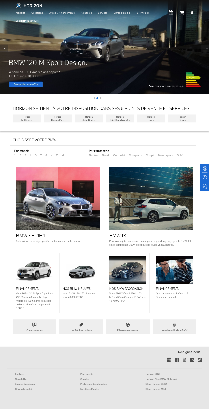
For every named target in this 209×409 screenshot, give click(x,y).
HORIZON (33, 5)
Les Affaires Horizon (81, 330)
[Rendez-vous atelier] (171, 13)
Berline (93, 155)
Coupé (150, 155)
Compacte (135, 155)
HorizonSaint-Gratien (88, 118)
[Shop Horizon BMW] (182, 13)
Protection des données (93, 383)
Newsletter (21, 379)
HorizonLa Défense (26, 118)
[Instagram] (199, 360)
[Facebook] (176, 360)
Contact (19, 373)
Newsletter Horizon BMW (174, 330)
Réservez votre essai (127, 330)
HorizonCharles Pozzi (57, 118)
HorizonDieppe (182, 118)
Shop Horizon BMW (156, 383)
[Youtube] (184, 360)
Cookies (84, 379)
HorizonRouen (151, 118)
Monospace (165, 155)
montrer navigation (15, 2)
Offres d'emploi (23, 388)
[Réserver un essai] (204, 169)
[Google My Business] (169, 360)
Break (106, 155)
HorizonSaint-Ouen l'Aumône (120, 118)
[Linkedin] (192, 360)
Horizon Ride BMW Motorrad (161, 379)
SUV (180, 155)
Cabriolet (119, 155)
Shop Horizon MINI (156, 388)
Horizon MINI (153, 373)
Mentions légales (89, 388)
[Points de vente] (192, 13)
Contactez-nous (34, 330)
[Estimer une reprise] (204, 178)
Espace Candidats (25, 383)
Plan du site (86, 373)
